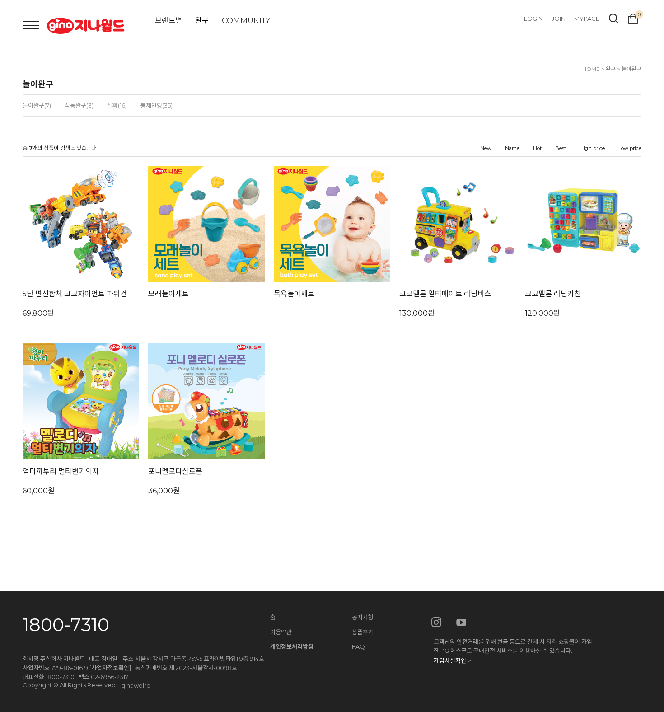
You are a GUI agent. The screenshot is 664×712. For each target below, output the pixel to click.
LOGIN (533, 18)
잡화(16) (117, 105)
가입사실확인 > (452, 660)
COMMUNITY (246, 20)
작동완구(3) (79, 105)
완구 (202, 20)
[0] (633, 17)
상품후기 (363, 632)
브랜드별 (168, 20)
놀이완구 (631, 69)
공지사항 (363, 617)
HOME (591, 69)
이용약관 (281, 632)
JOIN (559, 18)
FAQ (358, 646)
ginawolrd (135, 685)
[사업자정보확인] (110, 667)
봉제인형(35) (156, 105)
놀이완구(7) (37, 105)
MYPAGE (586, 18)
